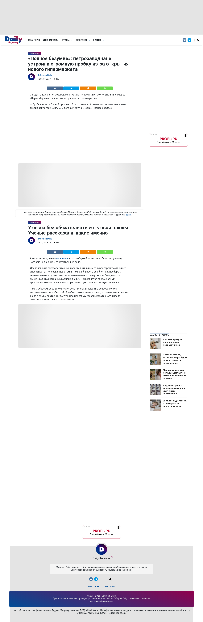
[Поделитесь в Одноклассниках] (88, 88)
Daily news (34, 40)
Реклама (110, 586)
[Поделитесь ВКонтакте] (55, 88)
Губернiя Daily (45, 75)
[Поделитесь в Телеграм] (71, 88)
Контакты (94, 586)
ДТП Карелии (50, 40)
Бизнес (97, 40)
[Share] (105, 88)
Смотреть (82, 40)
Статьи (66, 40)
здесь (128, 214)
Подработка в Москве (168, 141)
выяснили (62, 258)
